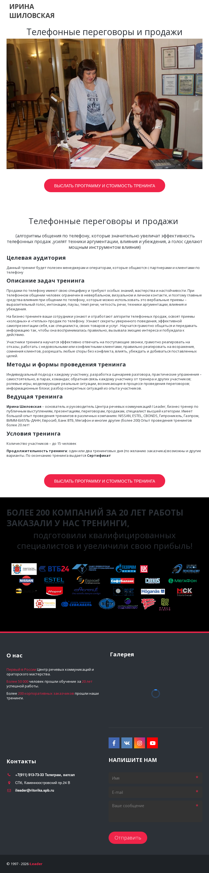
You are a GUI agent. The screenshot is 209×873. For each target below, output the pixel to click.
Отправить (128, 837)
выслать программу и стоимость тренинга (104, 481)
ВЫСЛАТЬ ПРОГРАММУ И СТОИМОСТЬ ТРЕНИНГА (104, 185)
